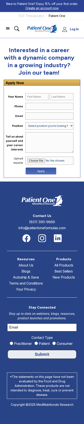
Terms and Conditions (26, 283)
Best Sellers (63, 271)
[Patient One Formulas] (57, 19)
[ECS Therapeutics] (31, 19)
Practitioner (22, 343)
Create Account (65, 29)
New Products (64, 277)
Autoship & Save (26, 277)
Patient (44, 343)
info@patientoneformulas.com (42, 228)
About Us (26, 265)
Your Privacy (26, 289)
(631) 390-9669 (42, 222)
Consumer (64, 343)
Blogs (26, 271)
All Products (63, 265)
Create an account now (42, 8)
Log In (74, 29)
